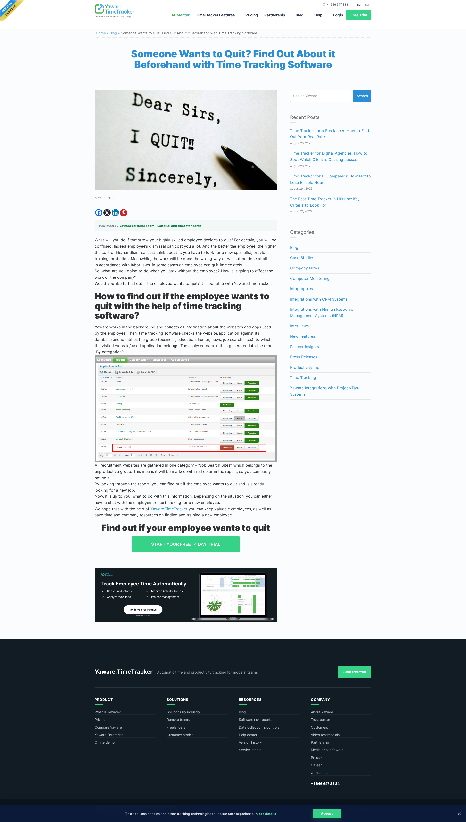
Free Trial (358, 15)
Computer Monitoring (310, 278)
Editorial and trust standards (179, 226)
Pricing (251, 15)
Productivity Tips (305, 367)
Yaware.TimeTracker (168, 508)
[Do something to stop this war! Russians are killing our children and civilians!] (12, 11)
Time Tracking (303, 377)
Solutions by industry (183, 712)
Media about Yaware (327, 750)
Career (316, 765)
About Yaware (322, 712)
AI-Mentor (180, 15)
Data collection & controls (259, 727)
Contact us (319, 773)
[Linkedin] (115, 212)
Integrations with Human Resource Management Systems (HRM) (321, 312)
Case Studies (302, 257)
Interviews (299, 325)
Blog (300, 15)
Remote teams (178, 719)
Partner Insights (304, 346)
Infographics (301, 288)
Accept (327, 813)
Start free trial (354, 672)
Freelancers (176, 727)
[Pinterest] (123, 212)
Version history (250, 742)
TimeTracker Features (215, 15)
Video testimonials (325, 735)
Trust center (320, 719)
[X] (107, 212)
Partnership (274, 15)
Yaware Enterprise (109, 735)
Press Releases (303, 356)
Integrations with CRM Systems (319, 299)
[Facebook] (98, 212)
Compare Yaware (108, 727)
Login (338, 15)
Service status (250, 750)
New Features (302, 336)
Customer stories (180, 735)
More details (266, 814)
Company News (304, 268)
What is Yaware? (108, 712)
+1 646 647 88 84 (338, 4)
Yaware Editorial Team (136, 226)
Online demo (105, 742)
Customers (319, 727)
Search (362, 96)
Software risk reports (255, 719)
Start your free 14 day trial (185, 544)
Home (101, 33)
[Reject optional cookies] (459, 813)
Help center (248, 735)
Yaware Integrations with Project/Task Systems (325, 391)
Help (318, 15)
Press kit (318, 757)
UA (367, 5)
